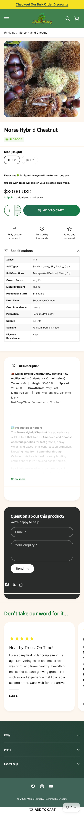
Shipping (9, 197)
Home (11, 32)
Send (20, 568)
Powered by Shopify (56, 798)
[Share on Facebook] (6, 584)
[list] (42, 667)
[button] (6, 18)
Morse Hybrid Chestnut (34, 32)
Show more (18, 479)
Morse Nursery (35, 798)
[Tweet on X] (14, 584)
